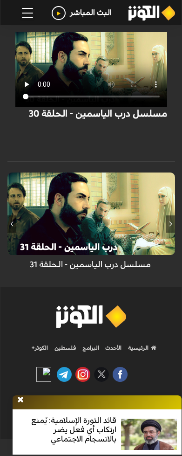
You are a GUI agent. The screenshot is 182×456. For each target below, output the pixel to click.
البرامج (90, 348)
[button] (170, 223)
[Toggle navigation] (27, 13)
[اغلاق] (20, 400)
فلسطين (65, 348)
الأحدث (112, 348)
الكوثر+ (40, 348)
